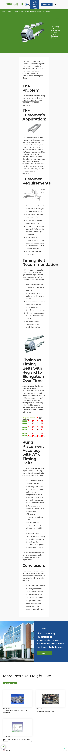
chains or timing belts (30, 100)
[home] (15, 4)
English (8, 750)
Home (3, 11)
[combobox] (8, 750)
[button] (60, 4)
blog (9, 11)
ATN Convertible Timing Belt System (33, 77)
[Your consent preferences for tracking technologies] (65, 749)
